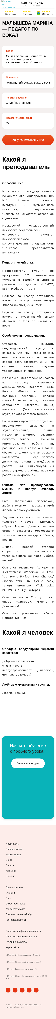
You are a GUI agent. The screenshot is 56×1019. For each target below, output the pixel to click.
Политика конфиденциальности (23, 931)
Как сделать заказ (15, 909)
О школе (10, 876)
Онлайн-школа (14, 849)
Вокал (38, 82)
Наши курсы (12, 844)
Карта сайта (12, 947)
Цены (9, 860)
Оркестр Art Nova (15, 904)
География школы (16, 920)
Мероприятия (13, 854)
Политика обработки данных (21, 936)
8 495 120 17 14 (32, 3)
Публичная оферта (16, 942)
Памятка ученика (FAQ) (19, 914)
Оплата (10, 865)
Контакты (11, 871)
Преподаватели (14, 887)
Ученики (10, 893)
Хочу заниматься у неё (28, 139)
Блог (8, 898)
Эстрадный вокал (19, 82)
